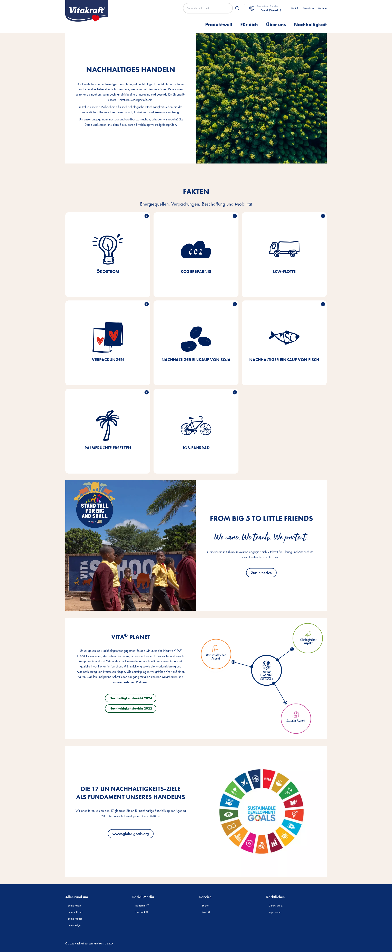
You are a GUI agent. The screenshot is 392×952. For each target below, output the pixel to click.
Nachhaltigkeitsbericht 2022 (130, 708)
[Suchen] (237, 8)
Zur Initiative (261, 572)
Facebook (140, 912)
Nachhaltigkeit (310, 24)
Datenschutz (275, 905)
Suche (205, 905)
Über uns (276, 24)
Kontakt (295, 8)
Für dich (249, 24)
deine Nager (75, 918)
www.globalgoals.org (130, 833)
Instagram (140, 905)
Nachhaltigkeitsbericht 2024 (130, 698)
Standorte (308, 8)
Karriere (322, 8)
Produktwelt (218, 24)
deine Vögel (74, 925)
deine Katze (74, 905)
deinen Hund (75, 912)
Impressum (275, 912)
